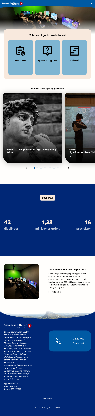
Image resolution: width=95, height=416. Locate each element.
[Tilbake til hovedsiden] (12, 3)
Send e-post (78, 343)
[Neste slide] (68, 168)
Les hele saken (55, 292)
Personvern (47, 398)
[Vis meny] (91, 3)
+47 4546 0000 (77, 339)
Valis (44, 408)
